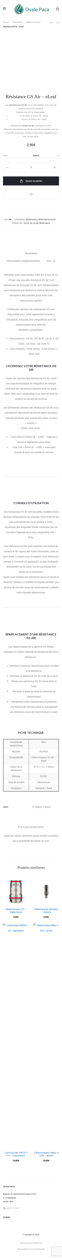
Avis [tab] (51, 260)
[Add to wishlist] (31, 194)
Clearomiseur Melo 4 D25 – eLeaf (46, 1154)
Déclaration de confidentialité (31, 1249)
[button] (7, 167)
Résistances (17, 22)
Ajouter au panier (33, 181)
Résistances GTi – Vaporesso (16, 911)
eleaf (26, 223)
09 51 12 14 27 (13, 1208)
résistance (44, 223)
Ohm (5, 156)
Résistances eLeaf (33, 22)
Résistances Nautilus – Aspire (46, 911)
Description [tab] (31, 253)
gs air (36, 223)
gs (31, 223)
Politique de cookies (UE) (31, 1243)
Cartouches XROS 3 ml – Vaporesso (16, 1154)
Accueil (6, 22)
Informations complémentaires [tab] (23, 260)
